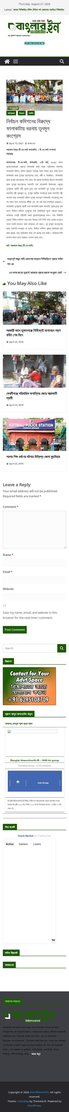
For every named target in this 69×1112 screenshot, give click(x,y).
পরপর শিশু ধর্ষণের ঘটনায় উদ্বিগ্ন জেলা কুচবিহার (33, 456)
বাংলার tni (31, 143)
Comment (10, 507)
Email (7, 572)
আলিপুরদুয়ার (11, 113)
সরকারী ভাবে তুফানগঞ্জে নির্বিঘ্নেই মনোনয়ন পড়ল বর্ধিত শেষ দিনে (33, 332)
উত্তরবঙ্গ (21, 113)
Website (8, 589)
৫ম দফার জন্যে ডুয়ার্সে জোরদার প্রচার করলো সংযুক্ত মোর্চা (35, 272)
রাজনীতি (31, 113)
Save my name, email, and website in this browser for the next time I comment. (30, 615)
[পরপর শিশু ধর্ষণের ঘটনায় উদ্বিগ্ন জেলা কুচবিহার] (34, 420)
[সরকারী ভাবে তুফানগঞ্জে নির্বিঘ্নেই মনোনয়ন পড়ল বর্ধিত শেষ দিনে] (34, 294)
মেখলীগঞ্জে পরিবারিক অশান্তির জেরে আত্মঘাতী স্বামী (31, 395)
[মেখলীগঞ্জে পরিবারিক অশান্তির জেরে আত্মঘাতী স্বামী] (34, 357)
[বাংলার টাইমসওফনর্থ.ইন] (7, 61)
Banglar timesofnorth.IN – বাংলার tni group (34, 760)
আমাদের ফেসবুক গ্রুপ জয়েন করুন (18, 723)
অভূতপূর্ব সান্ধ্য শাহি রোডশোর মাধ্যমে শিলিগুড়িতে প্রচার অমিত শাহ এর (35, 261)
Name (8, 555)
